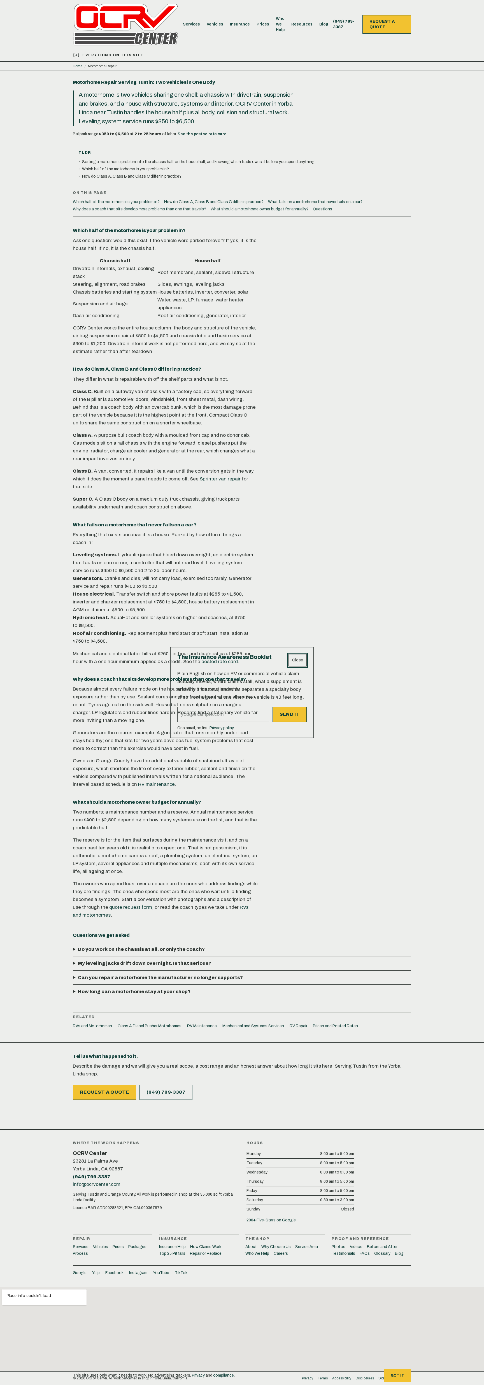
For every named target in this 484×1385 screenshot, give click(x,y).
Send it (290, 714)
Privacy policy (221, 728)
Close (297, 660)
